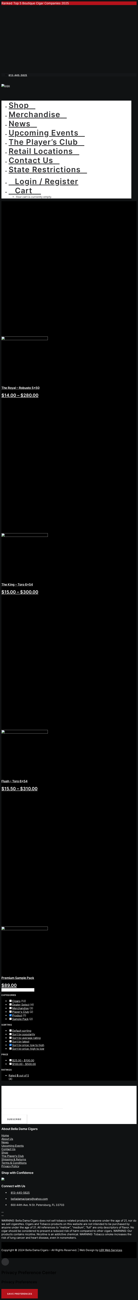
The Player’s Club (43, 141)
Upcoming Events (44, 132)
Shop (19, 105)
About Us (7, 1139)
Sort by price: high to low (28, 1048)
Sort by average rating (26, 1038)
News (20, 123)
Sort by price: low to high (28, 1045)
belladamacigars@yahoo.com (29, 1198)
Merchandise (34, 114)
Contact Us (31, 160)
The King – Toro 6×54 (17, 584)
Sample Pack (20, 1019)
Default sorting (21, 1030)
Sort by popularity (23, 1034)
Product (17, 1015)
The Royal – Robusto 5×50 (20, 388)
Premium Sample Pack (17, 978)
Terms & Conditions (14, 1162)
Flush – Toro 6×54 (14, 781)
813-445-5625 (20, 1192)
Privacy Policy (10, 1166)
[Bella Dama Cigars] (69, 88)
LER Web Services (110, 1250)
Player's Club (20, 1012)
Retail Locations (41, 151)
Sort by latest (20, 1041)
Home (5, 1135)
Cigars (16, 1001)
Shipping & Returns (13, 1159)
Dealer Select (20, 1004)
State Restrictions (45, 169)
